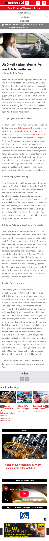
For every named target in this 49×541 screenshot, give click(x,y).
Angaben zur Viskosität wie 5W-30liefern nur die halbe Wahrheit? (23, 466)
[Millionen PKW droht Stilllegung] (24, 397)
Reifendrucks (23, 128)
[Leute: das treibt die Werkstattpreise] (40, 397)
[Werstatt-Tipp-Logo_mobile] (13, 1)
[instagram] (44, 3)
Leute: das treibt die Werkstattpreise (40, 407)
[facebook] (38, 3)
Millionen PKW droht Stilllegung (23, 407)
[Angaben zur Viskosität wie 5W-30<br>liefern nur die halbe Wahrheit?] (8, 397)
